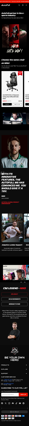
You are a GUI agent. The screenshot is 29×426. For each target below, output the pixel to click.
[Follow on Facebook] (2, 403)
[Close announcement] (27, 1)
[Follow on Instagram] (9, 403)
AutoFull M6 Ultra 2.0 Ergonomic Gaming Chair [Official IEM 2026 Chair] (11, 96)
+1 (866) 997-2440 (8, 379)
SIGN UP (23, 394)
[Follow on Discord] (13, 403)
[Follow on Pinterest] (23, 403)
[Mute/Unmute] (24, 278)
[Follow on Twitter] (6, 403)
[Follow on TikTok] (16, 403)
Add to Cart (17, 104)
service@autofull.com (9, 383)
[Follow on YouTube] (20, 403)
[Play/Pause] (21, 278)
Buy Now (7, 104)
